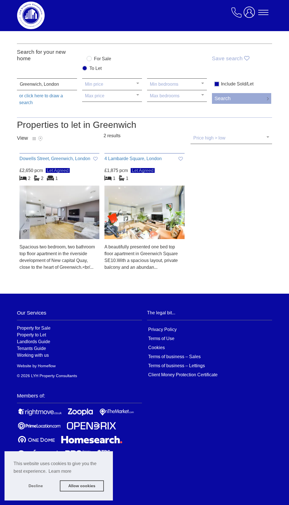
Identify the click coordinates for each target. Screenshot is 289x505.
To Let (95, 68)
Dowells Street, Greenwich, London (54, 158)
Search (222, 98)
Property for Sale (34, 327)
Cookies (156, 347)
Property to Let (31, 334)
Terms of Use (161, 338)
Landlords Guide (33, 341)
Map (40, 138)
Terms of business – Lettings (176, 365)
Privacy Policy (162, 329)
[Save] (95, 159)
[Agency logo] (62, 15)
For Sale (102, 59)
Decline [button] (36, 485)
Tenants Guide (31, 348)
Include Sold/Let (237, 84)
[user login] (250, 14)
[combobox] (47, 84)
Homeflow (47, 366)
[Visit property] (59, 214)
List (34, 138)
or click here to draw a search (41, 99)
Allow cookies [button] (81, 485)
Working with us (33, 355)
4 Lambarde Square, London (133, 158)
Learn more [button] (60, 471)
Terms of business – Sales (174, 356)
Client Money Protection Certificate (183, 374)
